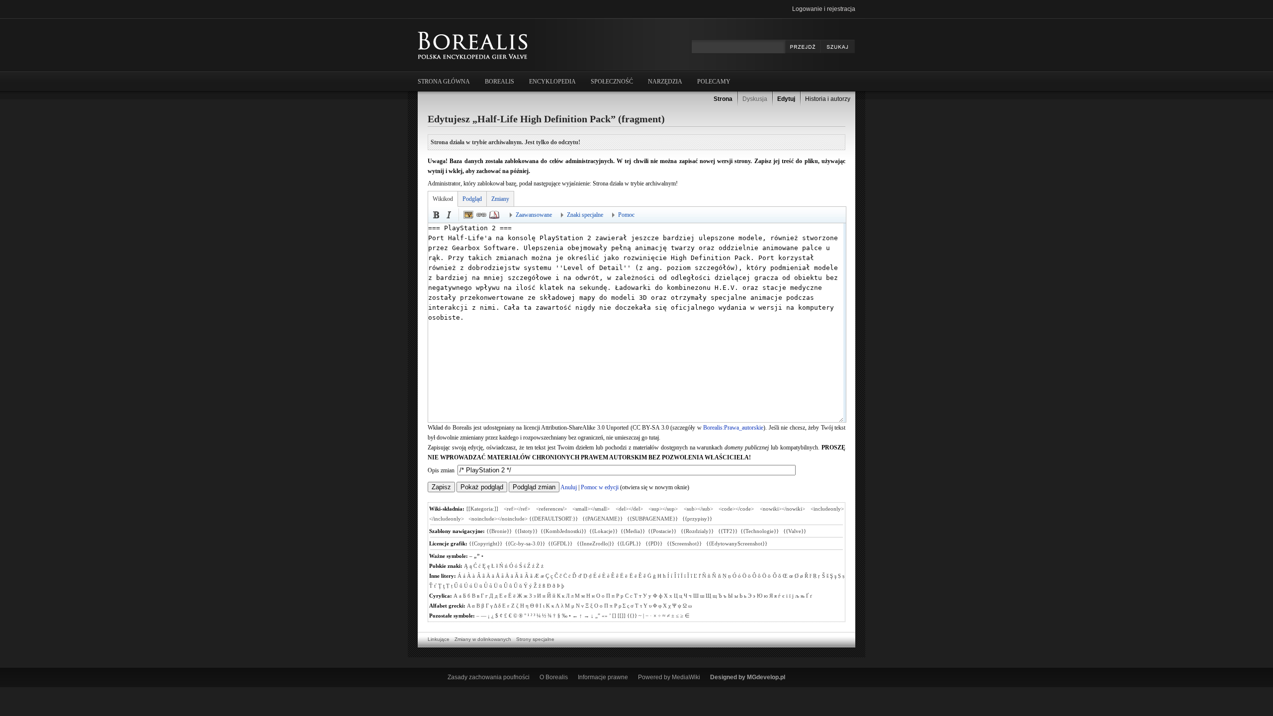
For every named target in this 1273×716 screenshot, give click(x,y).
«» (605, 616)
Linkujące (439, 639)
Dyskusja (754, 98)
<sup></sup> (663, 509)
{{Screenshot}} (685, 543)
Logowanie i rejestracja (823, 8)
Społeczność (612, 81)
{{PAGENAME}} (602, 519)
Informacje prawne (603, 677)
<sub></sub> (698, 509)
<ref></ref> (517, 509)
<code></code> (736, 509)
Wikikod (443, 198)
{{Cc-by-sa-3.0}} (525, 543)
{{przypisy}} (697, 519)
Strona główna (444, 81)
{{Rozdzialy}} (698, 531)
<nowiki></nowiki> (782, 509)
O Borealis (554, 677)
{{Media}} (633, 531)
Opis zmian (442, 470)
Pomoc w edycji (600, 487)
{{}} (632, 616)
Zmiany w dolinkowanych (483, 639)
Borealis (499, 81)
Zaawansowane (534, 214)
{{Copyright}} (485, 543)
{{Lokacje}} (603, 531)
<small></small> (591, 509)
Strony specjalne (535, 639)
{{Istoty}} (526, 531)
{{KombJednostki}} (563, 531)
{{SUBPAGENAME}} (652, 519)
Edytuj (786, 98)
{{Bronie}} (499, 531)
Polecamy (713, 81)
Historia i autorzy (827, 98)
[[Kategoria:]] (482, 509)
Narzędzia (665, 81)
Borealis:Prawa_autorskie (733, 427)
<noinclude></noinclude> (498, 519)
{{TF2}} (727, 531)
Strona (723, 98)
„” (477, 556)
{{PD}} (654, 543)
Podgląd (472, 198)
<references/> (551, 509)
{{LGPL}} (629, 543)
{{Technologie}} (760, 531)
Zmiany (500, 198)
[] (614, 616)
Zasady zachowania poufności (489, 677)
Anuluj (568, 487)
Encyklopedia (552, 81)
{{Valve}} (795, 531)
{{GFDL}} (561, 543)
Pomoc (626, 214)
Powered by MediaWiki (669, 677)
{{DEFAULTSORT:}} (553, 519)
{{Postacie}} (663, 531)
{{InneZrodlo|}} (595, 543)
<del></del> (629, 509)
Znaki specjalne (585, 214)
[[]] (622, 616)
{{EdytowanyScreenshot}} (736, 543)
